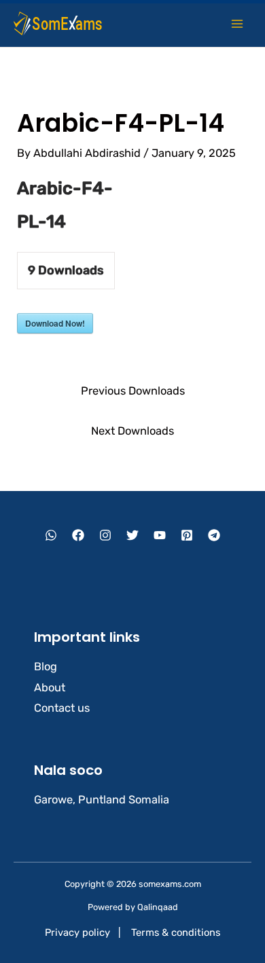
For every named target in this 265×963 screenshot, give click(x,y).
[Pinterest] (187, 535)
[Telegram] (214, 535)
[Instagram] (105, 535)
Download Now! (55, 323)
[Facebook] (78, 535)
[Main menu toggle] (236, 23)
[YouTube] (160, 535)
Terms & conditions (175, 932)
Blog (45, 666)
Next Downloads (132, 430)
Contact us (62, 708)
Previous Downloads (133, 390)
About (49, 687)
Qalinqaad (157, 907)
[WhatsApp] (51, 535)
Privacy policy (77, 932)
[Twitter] (132, 535)
